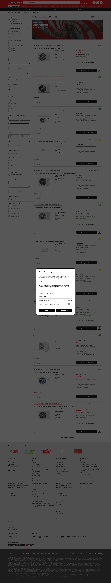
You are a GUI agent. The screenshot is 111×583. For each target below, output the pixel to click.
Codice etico (46, 293)
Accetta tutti (64, 310)
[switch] (68, 300)
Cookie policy (52, 293)
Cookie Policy (41, 291)
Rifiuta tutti (47, 310)
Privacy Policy (41, 293)
